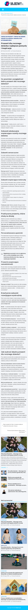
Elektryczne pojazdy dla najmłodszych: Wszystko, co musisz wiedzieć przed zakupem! (17, 479)
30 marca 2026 (6, 550)
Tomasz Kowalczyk (16, 51)
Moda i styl (4, 545)
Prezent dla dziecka (7, 38)
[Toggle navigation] (3, 9)
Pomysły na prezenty (7, 36)
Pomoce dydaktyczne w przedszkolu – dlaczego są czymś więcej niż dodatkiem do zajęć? (17, 485)
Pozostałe (4, 520)
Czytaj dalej (3, 467)
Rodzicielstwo (17, 38)
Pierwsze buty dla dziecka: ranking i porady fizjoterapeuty (16, 431)
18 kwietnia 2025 (6, 51)
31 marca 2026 (5, 525)
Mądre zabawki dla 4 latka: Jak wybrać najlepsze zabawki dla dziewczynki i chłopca (13, 425)
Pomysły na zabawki (19, 36)
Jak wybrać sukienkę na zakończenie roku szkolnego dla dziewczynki (17, 492)
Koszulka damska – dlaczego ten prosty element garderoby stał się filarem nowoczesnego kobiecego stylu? (17, 473)
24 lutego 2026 (6, 576)
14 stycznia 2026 (6, 601)
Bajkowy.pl (18, 607)
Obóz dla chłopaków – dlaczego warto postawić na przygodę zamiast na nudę (12, 454)
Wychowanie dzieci (6, 40)
